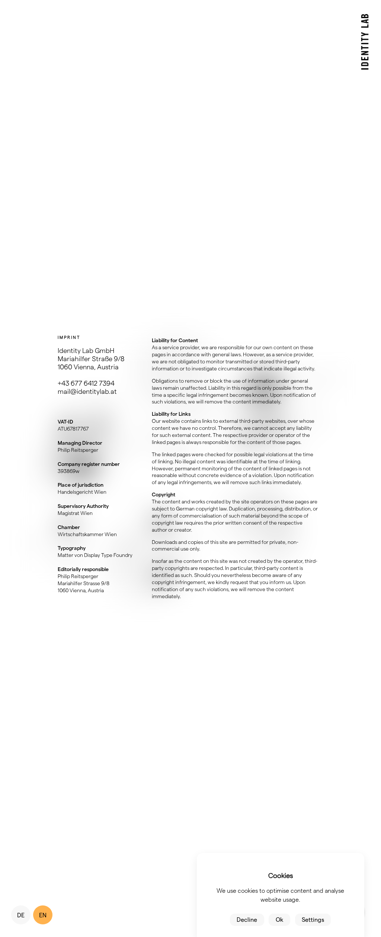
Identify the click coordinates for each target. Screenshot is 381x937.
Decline (247, 919)
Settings (313, 919)
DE (21, 914)
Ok (280, 919)
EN (43, 914)
